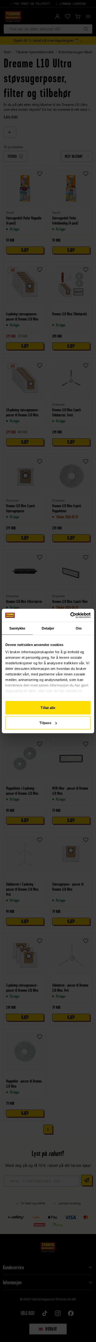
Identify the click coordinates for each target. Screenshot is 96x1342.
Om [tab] (79, 628)
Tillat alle (48, 707)
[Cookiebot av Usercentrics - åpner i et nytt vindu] (70, 615)
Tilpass (45, 723)
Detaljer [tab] (48, 628)
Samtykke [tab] (17, 628)
